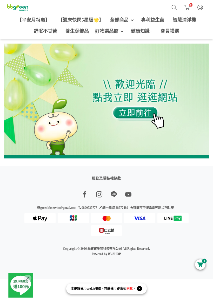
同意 (130, 288)
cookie (90, 288)
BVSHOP (114, 254)
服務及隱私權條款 (106, 178)
